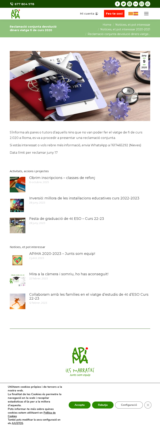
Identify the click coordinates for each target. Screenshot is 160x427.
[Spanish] (136, 13)
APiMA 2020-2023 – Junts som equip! (62, 254)
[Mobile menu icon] (146, 14)
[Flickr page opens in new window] (135, 3)
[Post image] (17, 184)
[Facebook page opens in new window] (117, 3)
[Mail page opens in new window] (141, 3)
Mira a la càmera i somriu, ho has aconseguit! (68, 274)
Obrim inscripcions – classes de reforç (62, 178)
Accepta (80, 405)
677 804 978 (24, 4)
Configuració (129, 405)
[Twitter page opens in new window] (123, 3)
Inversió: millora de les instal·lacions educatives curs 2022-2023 (84, 198)
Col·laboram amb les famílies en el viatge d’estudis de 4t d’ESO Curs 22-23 (88, 296)
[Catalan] (130, 13)
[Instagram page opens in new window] (129, 3)
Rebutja (103, 405)
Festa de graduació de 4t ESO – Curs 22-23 (66, 219)
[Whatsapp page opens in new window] (147, 3)
